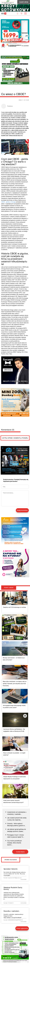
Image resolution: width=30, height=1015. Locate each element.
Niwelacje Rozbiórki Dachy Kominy (13, 888)
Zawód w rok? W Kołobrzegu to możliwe (14, 607)
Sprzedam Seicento (11, 869)
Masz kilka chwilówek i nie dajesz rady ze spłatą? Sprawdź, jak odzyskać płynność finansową (14, 683)
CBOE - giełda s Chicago (8, 202)
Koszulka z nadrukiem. (12, 911)
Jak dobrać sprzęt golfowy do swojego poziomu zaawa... (16, 830)
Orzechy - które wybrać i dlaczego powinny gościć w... (16, 824)
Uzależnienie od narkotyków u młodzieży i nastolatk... (16, 813)
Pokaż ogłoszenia (22, 928)
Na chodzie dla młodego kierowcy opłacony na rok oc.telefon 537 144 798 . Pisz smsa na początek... (15, 873)
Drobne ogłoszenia (10, 859)
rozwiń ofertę (23, 2)
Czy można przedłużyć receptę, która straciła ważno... (14, 843)
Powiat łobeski (8, 587)
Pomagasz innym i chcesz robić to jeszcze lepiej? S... (15, 836)
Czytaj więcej (20, 852)
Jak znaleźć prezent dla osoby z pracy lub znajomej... (16, 819)
